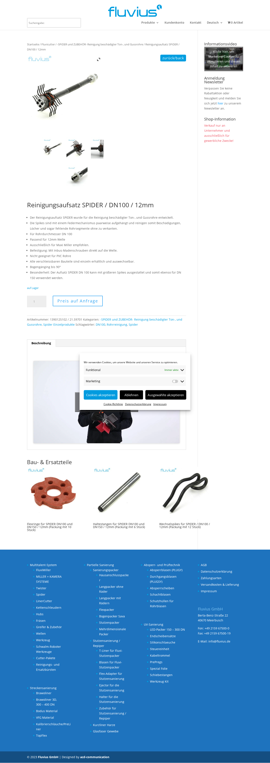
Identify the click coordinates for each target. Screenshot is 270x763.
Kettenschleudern (48, 608)
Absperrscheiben (162, 588)
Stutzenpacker (109, 623)
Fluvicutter (48, 44)
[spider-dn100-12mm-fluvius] (53, 148)
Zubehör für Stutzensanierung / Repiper (112, 713)
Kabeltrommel (160, 655)
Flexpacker (106, 610)
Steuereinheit (159, 649)
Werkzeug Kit (159, 681)
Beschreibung (41, 343)
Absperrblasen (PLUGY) (166, 570)
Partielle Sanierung (100, 565)
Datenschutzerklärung (138, 404)
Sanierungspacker (106, 570)
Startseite (33, 44)
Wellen (41, 634)
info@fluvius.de (219, 641)
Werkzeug (43, 640)
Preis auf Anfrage (77, 301)
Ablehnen (131, 395)
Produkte (148, 22)
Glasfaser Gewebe (106, 731)
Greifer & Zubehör (49, 627)
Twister (41, 588)
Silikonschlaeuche (162, 642)
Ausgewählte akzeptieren (166, 395)
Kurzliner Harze (104, 725)
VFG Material (45, 718)
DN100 (100, 325)
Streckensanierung (43, 688)
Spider (133, 325)
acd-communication (94, 757)
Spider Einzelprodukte (59, 325)
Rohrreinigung (117, 325)
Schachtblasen (160, 594)
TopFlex (41, 735)
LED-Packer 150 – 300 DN (167, 629)
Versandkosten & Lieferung (220, 585)
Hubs (39, 614)
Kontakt (195, 22)
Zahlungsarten (211, 578)
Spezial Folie (158, 669)
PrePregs (156, 662)
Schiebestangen (161, 675)
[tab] (41, 343)
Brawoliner (43, 693)
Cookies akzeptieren (100, 395)
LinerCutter (44, 601)
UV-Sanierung (153, 624)
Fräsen (41, 621)
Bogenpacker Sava (112, 616)
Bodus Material (47, 711)
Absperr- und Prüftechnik (162, 565)
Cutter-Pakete (45, 658)
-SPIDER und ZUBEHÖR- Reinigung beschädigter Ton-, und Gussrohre (100, 44)
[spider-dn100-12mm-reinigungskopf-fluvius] (102, 148)
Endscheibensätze (163, 636)
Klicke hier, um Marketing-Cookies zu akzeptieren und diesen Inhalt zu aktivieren (223, 59)
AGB (204, 565)
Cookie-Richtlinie (113, 404)
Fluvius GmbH (48, 757)
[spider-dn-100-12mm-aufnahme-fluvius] (77, 175)
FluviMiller (43, 570)
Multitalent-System (43, 565)
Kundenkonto (174, 22)
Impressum (160, 404)
